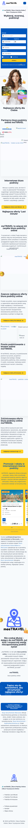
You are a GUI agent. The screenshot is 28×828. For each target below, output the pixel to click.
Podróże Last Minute (11, 795)
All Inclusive (6, 57)
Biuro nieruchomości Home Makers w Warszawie (11, 545)
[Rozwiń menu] (24, 3)
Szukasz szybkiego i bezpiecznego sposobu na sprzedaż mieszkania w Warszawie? (14, 706)
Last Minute (15, 57)
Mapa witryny (9, 811)
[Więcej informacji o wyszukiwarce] (24, 64)
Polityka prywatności (11, 806)
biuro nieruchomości (7, 560)
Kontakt (7, 808)
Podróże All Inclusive (11, 799)
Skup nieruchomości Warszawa (11, 713)
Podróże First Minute (11, 797)
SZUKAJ (14, 60)
